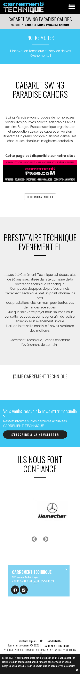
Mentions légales (28, 641)
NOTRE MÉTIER (40, 37)
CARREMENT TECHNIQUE (57, 645)
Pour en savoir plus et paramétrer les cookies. (51, 666)
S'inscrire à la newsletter (35, 434)
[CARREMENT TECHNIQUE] (23, 6)
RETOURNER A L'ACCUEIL (40, 197)
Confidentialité (54, 641)
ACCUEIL (15, 24)
